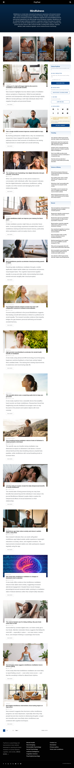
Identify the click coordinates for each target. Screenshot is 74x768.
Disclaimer (53, 745)
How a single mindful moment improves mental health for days (24, 131)
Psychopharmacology (33, 756)
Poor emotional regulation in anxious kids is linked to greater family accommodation (60, 230)
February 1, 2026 (10, 398)
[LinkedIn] (67, 109)
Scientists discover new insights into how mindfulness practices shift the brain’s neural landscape (62, 55)
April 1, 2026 (9, 264)
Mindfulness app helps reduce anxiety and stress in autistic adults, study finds (23, 531)
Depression (8, 84)
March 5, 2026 (10, 310)
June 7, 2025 (9, 668)
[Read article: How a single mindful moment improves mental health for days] (25, 121)
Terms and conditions (56, 749)
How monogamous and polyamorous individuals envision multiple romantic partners (60, 209)
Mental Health (30, 742)
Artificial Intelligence (32, 751)
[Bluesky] (63, 109)
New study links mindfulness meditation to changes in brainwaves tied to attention (22, 577)
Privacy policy (54, 747)
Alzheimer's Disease (10, 438)
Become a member (60, 125)
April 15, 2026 (9, 221)
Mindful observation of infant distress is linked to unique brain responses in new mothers (11, 56)
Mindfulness (8, 51)
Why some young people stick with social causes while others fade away (60, 246)
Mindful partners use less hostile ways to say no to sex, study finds (28, 57)
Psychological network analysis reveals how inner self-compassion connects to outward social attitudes (22, 307)
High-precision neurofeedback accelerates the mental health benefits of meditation (24, 352)
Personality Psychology (33, 747)
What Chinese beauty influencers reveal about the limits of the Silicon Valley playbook (60, 173)
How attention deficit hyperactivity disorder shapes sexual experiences (60, 138)
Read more (10, 104)
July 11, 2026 (9, 89)
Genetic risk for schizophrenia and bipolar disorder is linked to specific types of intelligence (60, 149)
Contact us (53, 742)
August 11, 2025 (10, 625)
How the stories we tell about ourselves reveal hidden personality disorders (60, 160)
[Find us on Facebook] (3, 764)
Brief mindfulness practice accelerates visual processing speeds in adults (25, 262)
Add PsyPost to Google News (60, 92)
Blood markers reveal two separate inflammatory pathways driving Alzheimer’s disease (59, 225)
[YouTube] (63, 113)
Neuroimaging (30, 745)
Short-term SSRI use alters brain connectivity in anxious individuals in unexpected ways (60, 155)
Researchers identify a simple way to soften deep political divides (60, 214)
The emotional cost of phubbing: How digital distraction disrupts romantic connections (25, 173)
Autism (7, 529)
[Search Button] (70, 2)
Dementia (8, 703)
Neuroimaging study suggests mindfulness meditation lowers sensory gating (24, 665)
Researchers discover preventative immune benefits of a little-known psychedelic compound (59, 219)
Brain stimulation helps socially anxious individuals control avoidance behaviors (59, 236)
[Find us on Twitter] (5, 764)
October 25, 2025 (10, 489)
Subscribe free (60, 83)
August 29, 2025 (10, 534)
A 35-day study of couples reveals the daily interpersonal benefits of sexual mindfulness (25, 486)
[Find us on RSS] (13, 764)
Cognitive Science (10, 663)
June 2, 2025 (9, 709)
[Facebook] (53, 109)
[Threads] (53, 113)
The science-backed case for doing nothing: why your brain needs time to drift (23, 622)
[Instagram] (58, 113)
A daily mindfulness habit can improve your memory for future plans (24, 219)
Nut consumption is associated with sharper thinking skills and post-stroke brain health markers (60, 252)
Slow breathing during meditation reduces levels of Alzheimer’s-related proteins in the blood (25, 441)
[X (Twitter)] (58, 109)
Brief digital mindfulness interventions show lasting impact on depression (24, 706)
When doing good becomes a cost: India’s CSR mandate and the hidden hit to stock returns (60, 196)
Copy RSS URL (60, 101)
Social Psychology (32, 749)
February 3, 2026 (10, 355)
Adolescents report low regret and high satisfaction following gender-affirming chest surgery (60, 143)
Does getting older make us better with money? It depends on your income (59, 179)
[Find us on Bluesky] (20, 764)
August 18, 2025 (10, 580)
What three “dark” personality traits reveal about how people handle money (60, 185)
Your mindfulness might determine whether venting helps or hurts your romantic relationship (45, 56)
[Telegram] (67, 113)
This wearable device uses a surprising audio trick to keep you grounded (24, 395)
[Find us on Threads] (18, 764)
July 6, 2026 (9, 133)
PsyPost (37, 2)
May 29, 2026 (9, 176)
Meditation (59, 49)
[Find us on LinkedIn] (8, 764)
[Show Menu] (3, 2)
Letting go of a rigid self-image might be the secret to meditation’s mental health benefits (21, 86)
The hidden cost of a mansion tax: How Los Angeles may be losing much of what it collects (59, 190)
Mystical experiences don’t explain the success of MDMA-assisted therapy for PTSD (59, 242)
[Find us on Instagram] (10, 764)
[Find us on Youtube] (15, 764)
